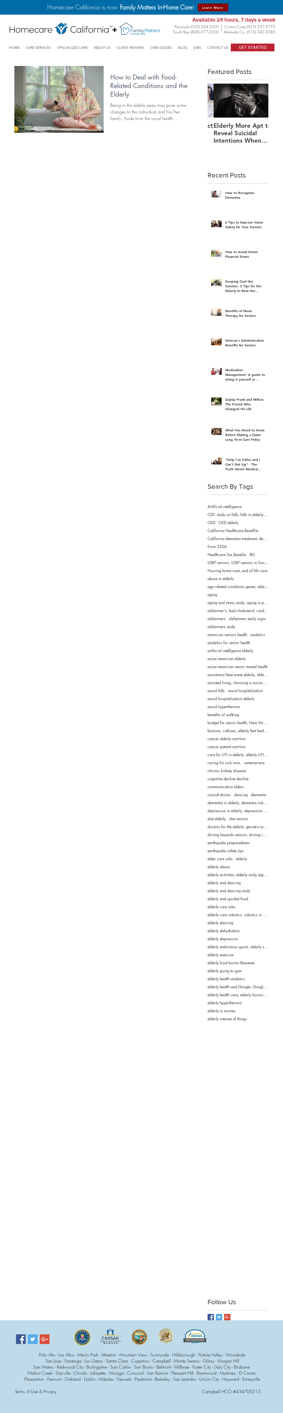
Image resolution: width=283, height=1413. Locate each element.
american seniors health (227, 634)
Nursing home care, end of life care (237, 570)
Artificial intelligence (225, 506)
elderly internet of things (227, 1018)
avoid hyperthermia (224, 706)
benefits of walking (223, 714)
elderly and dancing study (229, 890)
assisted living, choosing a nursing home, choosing (238, 682)
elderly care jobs (221, 906)
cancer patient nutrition (226, 746)
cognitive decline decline (228, 778)
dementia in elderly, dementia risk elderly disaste (238, 802)
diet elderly (217, 818)
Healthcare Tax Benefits (227, 554)
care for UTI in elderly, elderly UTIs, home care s (238, 754)
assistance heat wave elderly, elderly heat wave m (238, 674)
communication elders (226, 786)
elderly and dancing (224, 882)
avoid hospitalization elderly (231, 698)
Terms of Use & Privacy (35, 1391)
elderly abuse (219, 866)
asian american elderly (227, 658)
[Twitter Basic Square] (219, 1317)
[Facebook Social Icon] (21, 1339)
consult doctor (219, 794)
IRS (252, 554)
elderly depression (223, 938)
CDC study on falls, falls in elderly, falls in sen (238, 514)
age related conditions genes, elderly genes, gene (238, 586)
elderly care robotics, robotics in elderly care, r (238, 914)
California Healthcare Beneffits (233, 530)
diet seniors (238, 818)
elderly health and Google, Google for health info (238, 986)
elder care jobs (220, 858)
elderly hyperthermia (225, 1002)
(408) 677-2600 (204, 31)
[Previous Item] (216, 100)
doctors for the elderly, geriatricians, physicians (238, 826)
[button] (72, 48)
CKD (211, 522)
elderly (241, 858)
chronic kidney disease (227, 770)
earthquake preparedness (229, 842)
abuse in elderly (221, 578)
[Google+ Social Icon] (44, 1339)
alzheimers (217, 618)
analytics (257, 634)
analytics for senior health (229, 642)
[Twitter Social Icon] (33, 1339)
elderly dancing (220, 922)
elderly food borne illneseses (231, 962)
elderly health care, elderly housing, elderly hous (238, 994)
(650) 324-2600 (204, 26)
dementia (258, 794)
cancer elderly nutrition (226, 738)
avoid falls (216, 690)
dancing (241, 794)
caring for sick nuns (224, 762)
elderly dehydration (224, 930)
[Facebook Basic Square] (211, 1317)
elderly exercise (221, 954)
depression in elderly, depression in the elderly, (238, 810)
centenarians (254, 762)
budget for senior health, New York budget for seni (238, 722)
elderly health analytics (226, 978)
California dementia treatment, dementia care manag (238, 538)
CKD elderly (229, 522)
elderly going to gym (225, 970)
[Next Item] (259, 100)
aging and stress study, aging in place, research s (238, 602)
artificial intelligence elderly (230, 650)
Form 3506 (217, 546)
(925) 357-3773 (261, 26)
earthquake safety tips (226, 850)
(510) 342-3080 (261, 31)
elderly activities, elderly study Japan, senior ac (238, 874)
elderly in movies (221, 1010)
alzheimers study (221, 626)
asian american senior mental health (238, 666)
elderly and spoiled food (228, 898)
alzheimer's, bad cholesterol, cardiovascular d (238, 610)
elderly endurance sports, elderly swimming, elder (238, 946)
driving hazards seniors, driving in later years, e (238, 834)
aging (212, 594)
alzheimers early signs (247, 618)
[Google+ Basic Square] (227, 1317)
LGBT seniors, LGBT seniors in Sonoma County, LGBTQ (238, 562)
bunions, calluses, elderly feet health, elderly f (238, 730)
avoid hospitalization (245, 690)
